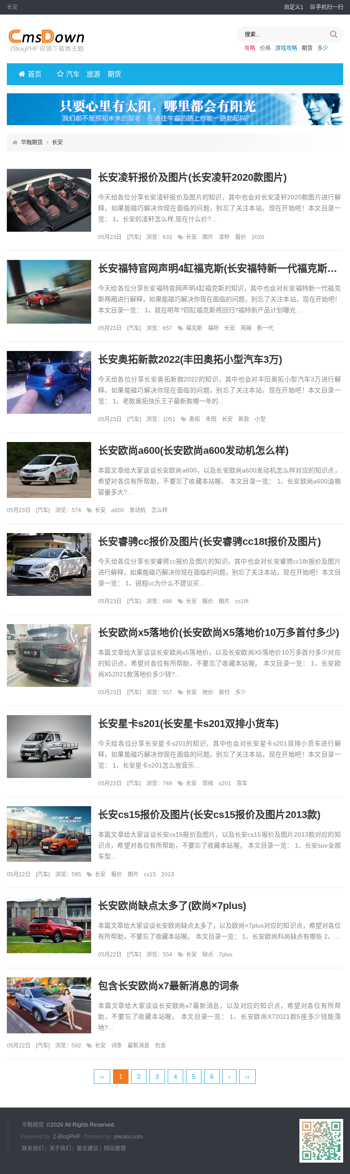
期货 (307, 48)
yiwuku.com (128, 1136)
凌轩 (224, 237)
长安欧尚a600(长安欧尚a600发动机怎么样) (193, 450)
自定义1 (294, 7)
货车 (242, 783)
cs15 (150, 874)
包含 (160, 1045)
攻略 (249, 48)
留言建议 (87, 1148)
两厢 (246, 328)
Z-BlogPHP (67, 1136)
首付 (224, 692)
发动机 (137, 510)
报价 (240, 237)
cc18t (241, 601)
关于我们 (60, 1148)
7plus (225, 954)
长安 (191, 237)
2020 (258, 237)
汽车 (73, 74)
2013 (167, 874)
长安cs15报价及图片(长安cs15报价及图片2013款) (209, 814)
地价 (207, 692)
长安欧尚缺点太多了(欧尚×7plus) (172, 905)
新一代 (265, 328)
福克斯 (194, 328)
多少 (322, 48)
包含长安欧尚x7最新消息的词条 (168, 985)
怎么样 (159, 510)
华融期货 (32, 142)
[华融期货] (52, 55)
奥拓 (194, 419)
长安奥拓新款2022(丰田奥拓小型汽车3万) (190, 359)
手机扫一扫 (329, 7)
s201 (225, 783)
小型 (260, 419)
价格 (265, 48)
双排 (207, 783)
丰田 (211, 419)
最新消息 (138, 1045)
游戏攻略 (286, 48)
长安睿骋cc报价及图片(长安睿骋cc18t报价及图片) (209, 541)
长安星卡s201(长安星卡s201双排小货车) (188, 723)
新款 (243, 419)
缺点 (207, 954)
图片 (207, 237)
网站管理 (115, 1148)
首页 (34, 74)
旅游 (93, 74)
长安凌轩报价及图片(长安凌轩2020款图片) (192, 177)
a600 (117, 510)
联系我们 (33, 1148)
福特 (213, 328)
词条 (116, 1045)
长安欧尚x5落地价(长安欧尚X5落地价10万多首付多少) (218, 632)
